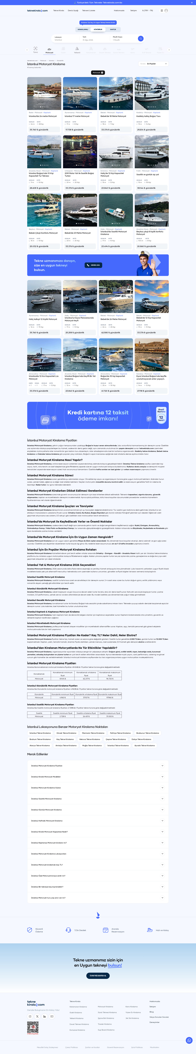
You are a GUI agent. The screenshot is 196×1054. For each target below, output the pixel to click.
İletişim (134, 10)
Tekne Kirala (58, 10)
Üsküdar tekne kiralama (48, 503)
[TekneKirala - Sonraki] (169, 50)
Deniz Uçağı (73, 10)
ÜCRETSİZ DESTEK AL (98, 1024)
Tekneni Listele (88, 10)
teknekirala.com (146, 497)
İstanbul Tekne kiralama (133, 512)
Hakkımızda (119, 10)
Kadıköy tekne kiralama (145, 500)
